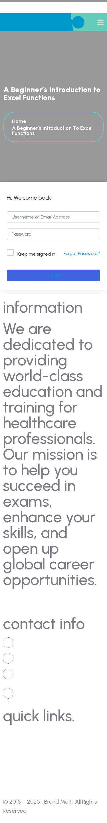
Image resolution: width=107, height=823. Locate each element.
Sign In (53, 275)
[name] (78, 22)
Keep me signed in (36, 254)
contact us (21, 745)
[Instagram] (57, 600)
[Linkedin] (26, 600)
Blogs (15, 766)
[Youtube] (41, 600)
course (16, 776)
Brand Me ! (57, 801)
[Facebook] (10, 600)
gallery (17, 755)
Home (20, 121)
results (16, 787)
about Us (19, 734)
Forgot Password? (82, 253)
